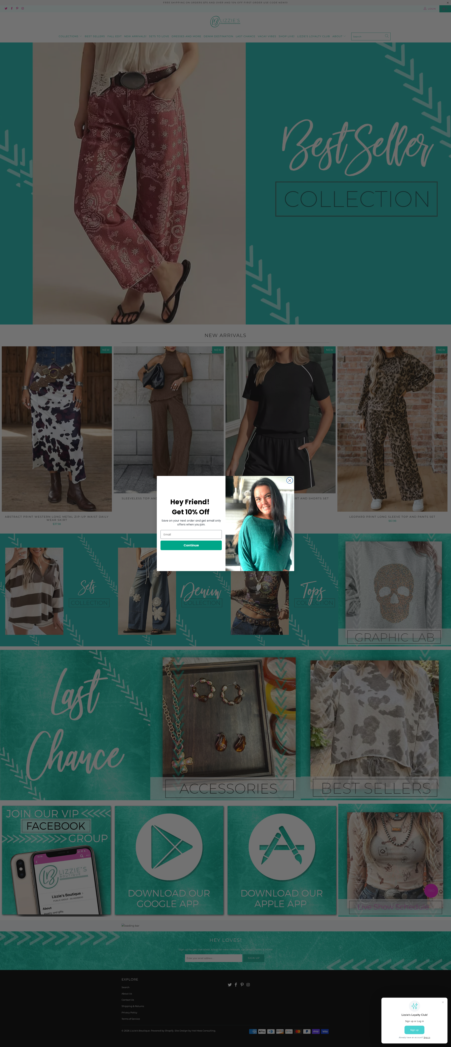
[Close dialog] (290, 480)
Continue (191, 545)
